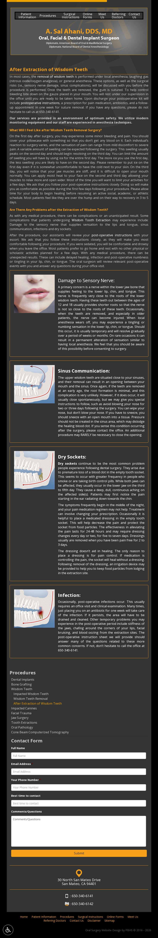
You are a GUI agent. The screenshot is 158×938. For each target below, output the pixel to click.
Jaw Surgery (20, 718)
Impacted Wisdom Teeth (31, 694)
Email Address (22, 764)
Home (24, 917)
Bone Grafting (21, 684)
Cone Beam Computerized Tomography (40, 732)
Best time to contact (25, 796)
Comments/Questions (26, 811)
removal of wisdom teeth (55, 76)
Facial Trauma (21, 713)
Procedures (48, 15)
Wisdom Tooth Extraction (91, 220)
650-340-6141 (49, 112)
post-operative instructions (112, 235)
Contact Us (77, 920)
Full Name (18, 748)
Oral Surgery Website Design (103, 930)
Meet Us (133, 917)
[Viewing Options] (8, 930)
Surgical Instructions (90, 917)
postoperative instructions (40, 103)
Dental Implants (22, 679)
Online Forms (115, 917)
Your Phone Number (26, 780)
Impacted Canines (24, 708)
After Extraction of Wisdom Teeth (37, 703)
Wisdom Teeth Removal (30, 699)
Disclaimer (94, 920)
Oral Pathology (22, 727)
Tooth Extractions (24, 722)
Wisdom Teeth (21, 689)
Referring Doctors (55, 920)
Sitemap (109, 920)
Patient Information (44, 917)
